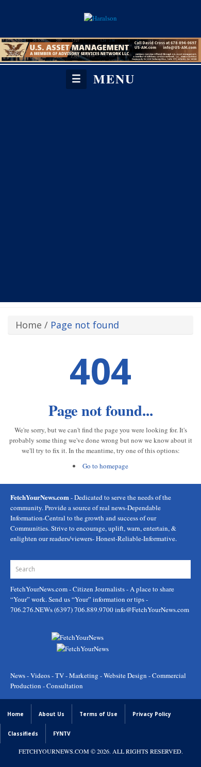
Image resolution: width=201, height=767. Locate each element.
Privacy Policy (151, 714)
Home (28, 325)
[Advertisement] (100, 195)
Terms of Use (98, 714)
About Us (51, 714)
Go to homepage (105, 465)
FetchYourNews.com (39, 589)
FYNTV (62, 733)
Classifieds (23, 733)
